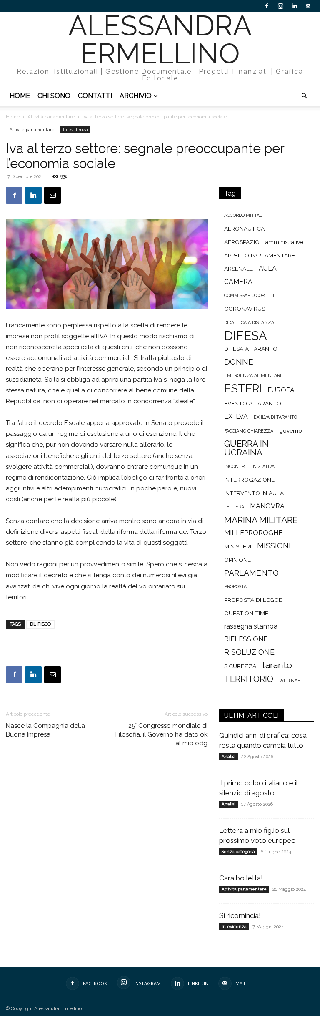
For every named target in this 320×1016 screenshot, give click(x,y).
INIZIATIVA (263, 466)
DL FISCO (40, 624)
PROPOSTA (235, 586)
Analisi (228, 756)
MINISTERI (237, 546)
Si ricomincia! (240, 915)
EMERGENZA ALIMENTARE (253, 375)
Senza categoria (238, 851)
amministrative (284, 242)
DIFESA (245, 335)
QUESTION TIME (246, 613)
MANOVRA (267, 506)
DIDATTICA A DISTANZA (249, 322)
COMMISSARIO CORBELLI (250, 295)
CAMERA (238, 282)
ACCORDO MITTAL (243, 215)
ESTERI (243, 388)
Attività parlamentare (51, 117)
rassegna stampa (251, 626)
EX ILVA (236, 416)
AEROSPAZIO (242, 242)
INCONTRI (235, 466)
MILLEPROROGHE (253, 533)
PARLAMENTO (251, 572)
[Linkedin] (294, 6)
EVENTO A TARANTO (252, 403)
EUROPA (281, 390)
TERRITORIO (248, 679)
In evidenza (75, 129)
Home (20, 96)
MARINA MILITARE (261, 520)
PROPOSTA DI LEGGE (253, 599)
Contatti (95, 96)
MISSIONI (274, 545)
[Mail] (308, 6)
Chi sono (54, 96)
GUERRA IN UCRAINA (246, 448)
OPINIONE (237, 559)
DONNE (238, 361)
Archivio (136, 96)
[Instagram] (280, 6)
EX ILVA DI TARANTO (275, 417)
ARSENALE (238, 268)
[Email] (52, 195)
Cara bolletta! (241, 878)
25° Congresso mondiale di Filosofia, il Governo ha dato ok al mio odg (161, 734)
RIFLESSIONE (246, 639)
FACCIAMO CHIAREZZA (248, 430)
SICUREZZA (240, 666)
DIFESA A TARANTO (251, 348)
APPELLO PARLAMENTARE (259, 255)
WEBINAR (289, 680)
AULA (268, 268)
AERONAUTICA (244, 228)
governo (290, 430)
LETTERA (234, 506)
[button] (304, 96)
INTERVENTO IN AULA (254, 493)
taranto (277, 665)
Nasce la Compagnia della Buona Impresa (45, 730)
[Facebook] (266, 6)
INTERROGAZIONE (249, 479)
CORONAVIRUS (244, 308)
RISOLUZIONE (249, 652)
